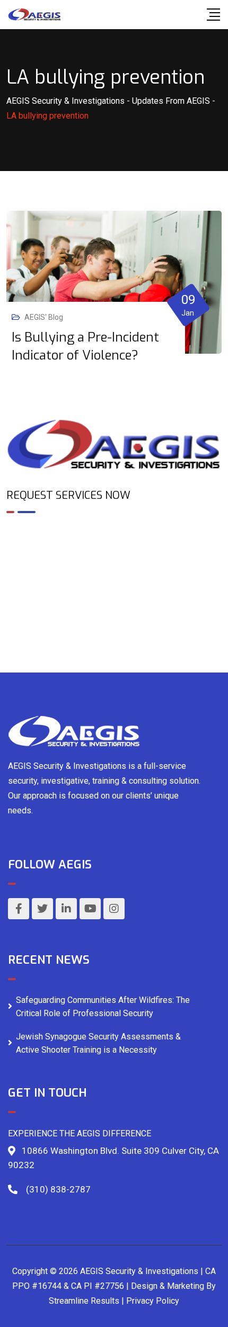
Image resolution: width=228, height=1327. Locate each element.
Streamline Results (84, 1301)
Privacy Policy (152, 1301)
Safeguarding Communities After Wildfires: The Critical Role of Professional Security (103, 1007)
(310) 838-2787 (58, 1189)
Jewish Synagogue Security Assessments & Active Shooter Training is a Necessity (98, 1043)
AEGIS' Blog (43, 317)
